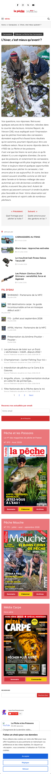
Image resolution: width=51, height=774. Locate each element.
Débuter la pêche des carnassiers (28, 34)
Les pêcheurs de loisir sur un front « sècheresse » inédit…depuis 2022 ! (22, 350)
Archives (40, 509)
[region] (25, 752)
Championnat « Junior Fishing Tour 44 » (25, 360)
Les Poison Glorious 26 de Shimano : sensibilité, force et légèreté (30, 276)
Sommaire (11, 509)
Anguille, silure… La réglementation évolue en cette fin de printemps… (26, 379)
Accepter (25, 756)
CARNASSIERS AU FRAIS (27, 237)
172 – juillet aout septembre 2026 (24, 318)
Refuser (26, 769)
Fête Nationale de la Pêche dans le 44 (24, 389)
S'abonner (25, 509)
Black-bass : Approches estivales (32, 248)
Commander (36, 679)
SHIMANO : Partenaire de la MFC (24, 295)
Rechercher (5, 690)
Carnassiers (7, 34)
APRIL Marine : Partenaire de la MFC (26, 327)
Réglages (25, 763)
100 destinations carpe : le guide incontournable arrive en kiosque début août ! (25, 307)
